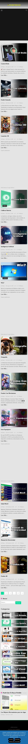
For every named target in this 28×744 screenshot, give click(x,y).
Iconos (4, 424)
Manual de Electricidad (8, 540)
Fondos (4, 95)
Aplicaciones (5, 707)
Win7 (2, 283)
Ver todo (24, 692)
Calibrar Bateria (6, 210)
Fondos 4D (4, 576)
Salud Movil (4, 504)
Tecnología (5, 59)
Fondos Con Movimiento (8, 393)
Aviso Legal (14, 727)
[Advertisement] (14, 26)
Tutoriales (5, 499)
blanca (3, 66)
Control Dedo (5, 63)
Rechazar (17, 739)
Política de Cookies (14, 729)
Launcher (5, 131)
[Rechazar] (26, 737)
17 (18, 593)
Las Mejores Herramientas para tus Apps (13, 712)
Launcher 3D (5, 136)
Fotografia (4, 357)
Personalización (11, 388)
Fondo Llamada (5, 100)
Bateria (4, 205)
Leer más (3, 75)
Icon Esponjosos (6, 429)
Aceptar (11, 739)
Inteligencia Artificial (7, 246)
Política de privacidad (14, 741)
